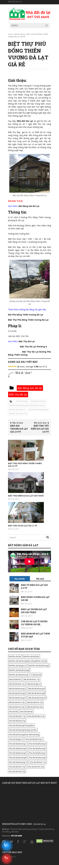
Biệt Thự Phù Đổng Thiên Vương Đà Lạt (28, 319)
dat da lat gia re (34, 684)
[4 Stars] (14, 366)
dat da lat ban (15, 679)
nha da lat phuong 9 (37, 757)
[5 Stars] (16, 366)
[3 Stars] (12, 366)
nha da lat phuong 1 (34, 739)
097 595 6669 (16, 835)
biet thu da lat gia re (17, 409)
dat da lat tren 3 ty (35, 702)
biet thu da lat (21, 401)
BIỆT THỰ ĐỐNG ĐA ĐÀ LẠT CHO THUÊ (26, 496)
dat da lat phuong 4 (36, 688)
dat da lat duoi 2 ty (17, 684)
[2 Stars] (10, 366)
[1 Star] (9, 366)
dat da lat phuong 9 (17, 697)
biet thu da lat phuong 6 (39, 665)
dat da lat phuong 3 (17, 688)
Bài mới (40, 578)
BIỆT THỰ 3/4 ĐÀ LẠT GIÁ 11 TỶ (22, 525)
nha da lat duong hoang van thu (23, 730)
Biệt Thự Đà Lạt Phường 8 (33, 346)
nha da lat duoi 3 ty (17, 720)
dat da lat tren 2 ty (16, 702)
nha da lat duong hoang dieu (21, 725)
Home (10, 34)
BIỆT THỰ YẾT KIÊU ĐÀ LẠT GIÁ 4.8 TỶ (40, 428)
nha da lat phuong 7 (37, 753)
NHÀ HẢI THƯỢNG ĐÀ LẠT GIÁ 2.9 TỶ (19, 428)
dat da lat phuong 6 (17, 693)
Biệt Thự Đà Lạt (27, 341)
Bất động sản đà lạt (30, 388)
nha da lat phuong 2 (17, 743)
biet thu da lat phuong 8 (38, 409)
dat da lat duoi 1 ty (31, 679)
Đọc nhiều (20, 578)
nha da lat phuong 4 (17, 748)
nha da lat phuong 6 (17, 753)
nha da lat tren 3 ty (36, 766)
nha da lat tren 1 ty (38, 762)
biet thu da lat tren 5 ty (18, 413)
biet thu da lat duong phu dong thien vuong (27, 405)
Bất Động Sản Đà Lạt (29, 206)
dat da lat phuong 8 (36, 693)
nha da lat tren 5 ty (17, 771)
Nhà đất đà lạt (15, 1)
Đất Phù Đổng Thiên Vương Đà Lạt (25, 314)
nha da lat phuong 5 (37, 748)
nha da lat (13, 711)
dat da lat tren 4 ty (16, 707)
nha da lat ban (26, 711)
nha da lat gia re (16, 739)
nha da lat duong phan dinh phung (24, 734)
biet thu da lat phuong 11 (19, 674)
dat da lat (37, 674)
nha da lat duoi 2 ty (36, 716)
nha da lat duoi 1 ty (17, 716)
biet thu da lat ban (38, 401)
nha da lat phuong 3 (37, 743)
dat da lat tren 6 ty (35, 707)
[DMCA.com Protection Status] (45, 840)
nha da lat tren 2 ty (17, 766)
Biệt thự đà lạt (19, 34)
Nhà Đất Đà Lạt (25, 121)
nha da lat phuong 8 (17, 757)
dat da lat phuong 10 (37, 697)
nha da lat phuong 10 (18, 762)
